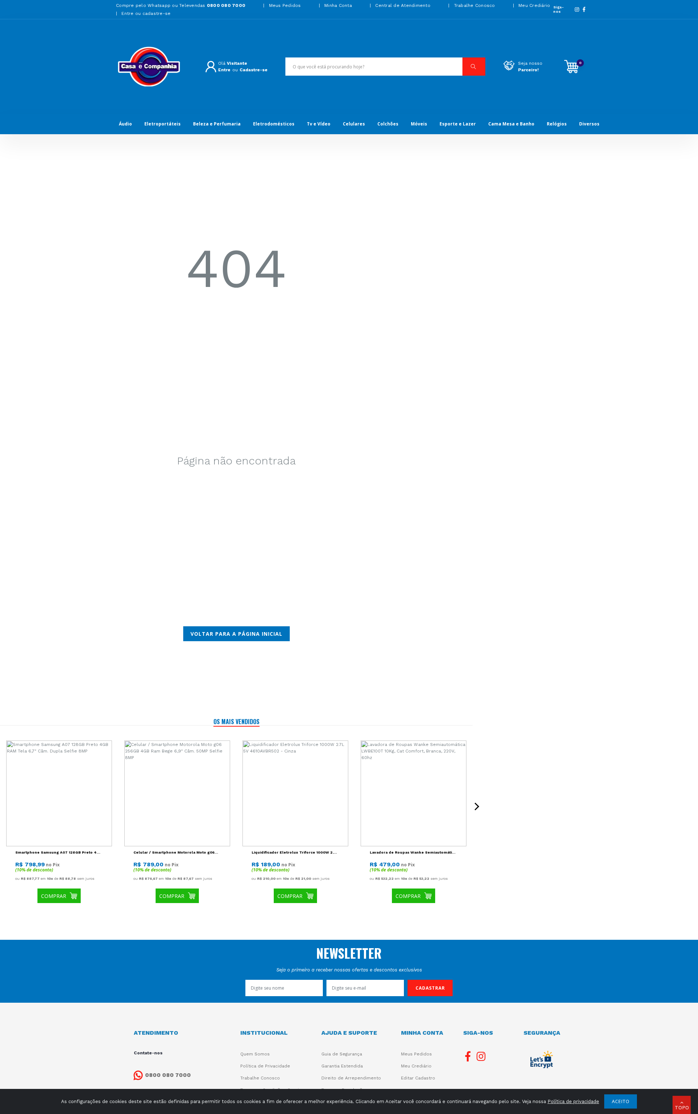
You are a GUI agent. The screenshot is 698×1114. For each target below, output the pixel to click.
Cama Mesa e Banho (511, 124)
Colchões (387, 124)
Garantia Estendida (342, 1066)
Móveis (419, 124)
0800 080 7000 (168, 1075)
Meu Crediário (534, 5)
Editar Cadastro (418, 1078)
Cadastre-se (254, 69)
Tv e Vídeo (318, 124)
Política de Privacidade (265, 1066)
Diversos (589, 124)
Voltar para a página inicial (236, 633)
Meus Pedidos (285, 5)
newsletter (349, 952)
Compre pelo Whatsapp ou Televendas (180, 5)
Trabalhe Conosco (474, 5)
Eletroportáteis (162, 124)
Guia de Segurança (341, 1054)
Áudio (125, 124)
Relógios (557, 124)
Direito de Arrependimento (351, 1078)
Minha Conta (338, 5)
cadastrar (430, 988)
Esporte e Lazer (458, 124)
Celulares (354, 124)
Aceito (621, 1101)
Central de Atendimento (402, 5)
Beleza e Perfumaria (217, 124)
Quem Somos (255, 1054)
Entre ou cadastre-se (146, 13)
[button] (682, 1105)
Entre (224, 69)
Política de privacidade (573, 1101)
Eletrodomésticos (273, 124)
